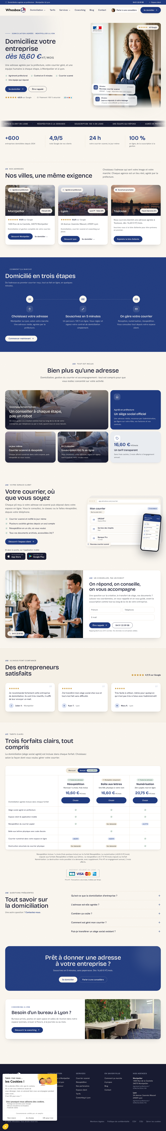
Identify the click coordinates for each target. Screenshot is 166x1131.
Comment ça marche (113, 1078)
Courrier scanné (83, 1078)
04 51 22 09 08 (138, 2)
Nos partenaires (82, 1086)
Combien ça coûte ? (81, 913)
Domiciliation (36, 10)
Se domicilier (149, 10)
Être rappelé (37, 89)
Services (63, 10)
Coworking (80, 10)
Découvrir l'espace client (20, 541)
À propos (108, 1082)
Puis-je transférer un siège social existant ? (93, 931)
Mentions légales (97, 1121)
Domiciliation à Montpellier (59, 1078)
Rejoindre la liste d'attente (128, 239)
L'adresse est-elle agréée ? (85, 904)
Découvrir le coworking (25, 1030)
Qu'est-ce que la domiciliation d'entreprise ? (94, 895)
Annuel (88, 770)
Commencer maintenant (20, 338)
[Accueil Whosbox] (15, 10)
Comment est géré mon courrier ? (88, 922)
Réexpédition (81, 1082)
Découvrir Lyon (70, 239)
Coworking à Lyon (83, 1097)
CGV (134, 1121)
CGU (141, 1121)
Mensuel (72, 770)
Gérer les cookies (153, 1121)
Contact (102, 10)
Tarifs (52, 10)
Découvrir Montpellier (20, 236)
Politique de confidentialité (118, 1121)
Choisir (76, 800)
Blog (92, 10)
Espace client (156, 2)
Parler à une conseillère (127, 10)
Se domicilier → (41, 236)
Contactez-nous (32, 912)
